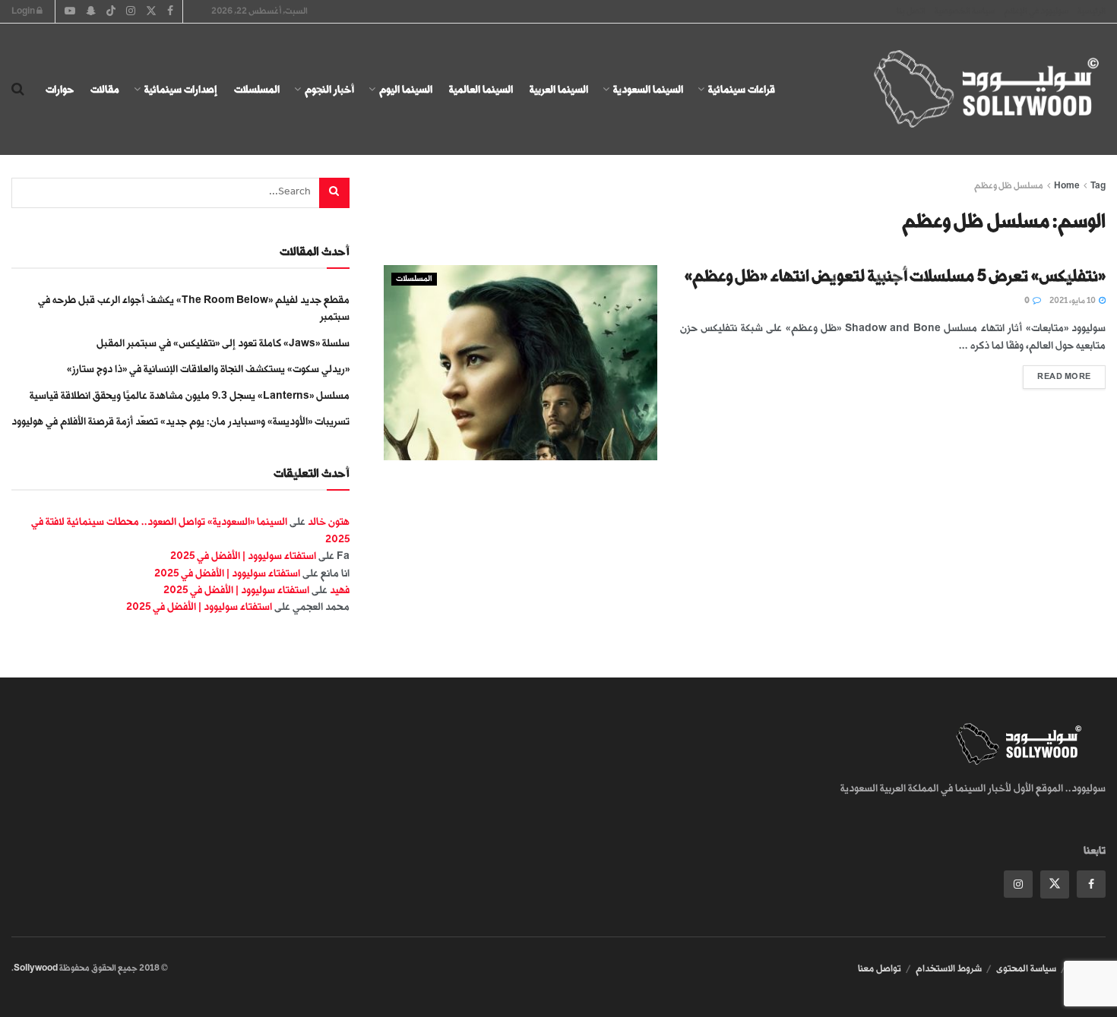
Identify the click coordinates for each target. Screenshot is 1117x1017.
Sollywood (36, 968)
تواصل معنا (879, 968)
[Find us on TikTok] (110, 12)
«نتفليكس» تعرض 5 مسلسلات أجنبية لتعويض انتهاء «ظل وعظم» (895, 276)
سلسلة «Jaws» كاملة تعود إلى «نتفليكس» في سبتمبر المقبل (223, 343)
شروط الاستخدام (949, 968)
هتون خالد (329, 521)
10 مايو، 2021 (1073, 300)
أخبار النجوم (329, 89)
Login (23, 11)
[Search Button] (17, 90)
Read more (1057, 373)
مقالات (104, 89)
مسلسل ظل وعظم (1008, 186)
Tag (1098, 186)
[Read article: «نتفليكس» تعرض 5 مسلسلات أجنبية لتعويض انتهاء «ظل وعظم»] (520, 362)
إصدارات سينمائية (180, 89)
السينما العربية (559, 89)
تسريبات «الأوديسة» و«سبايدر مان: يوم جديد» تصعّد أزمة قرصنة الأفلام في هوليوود (180, 421)
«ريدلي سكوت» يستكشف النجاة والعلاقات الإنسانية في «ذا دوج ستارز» (208, 368)
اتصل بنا (911, 11)
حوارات (60, 89)
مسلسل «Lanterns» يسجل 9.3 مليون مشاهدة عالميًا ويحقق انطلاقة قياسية (190, 395)
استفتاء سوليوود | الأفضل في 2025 (243, 555)
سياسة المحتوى (1026, 968)
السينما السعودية (648, 89)
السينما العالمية (481, 89)
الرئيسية (1091, 11)
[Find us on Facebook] (1091, 884)
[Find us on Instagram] (1018, 884)
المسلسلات (257, 89)
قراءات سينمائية (741, 89)
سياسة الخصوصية (965, 11)
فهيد (340, 589)
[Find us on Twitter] (1054, 884)
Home (1067, 186)
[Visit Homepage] (973, 89)
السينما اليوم (405, 89)
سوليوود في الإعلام (1036, 11)
